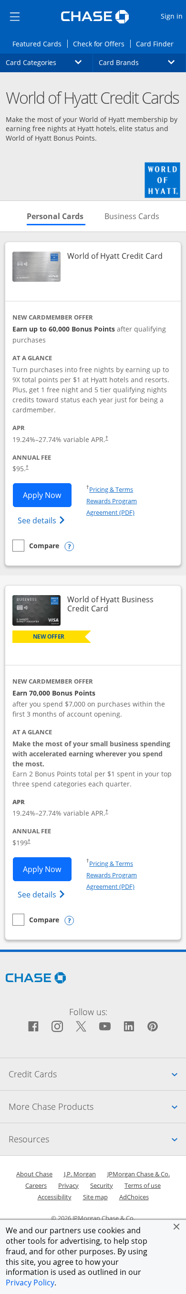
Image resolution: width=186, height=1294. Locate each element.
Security (101, 1185)
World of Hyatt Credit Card (115, 256)
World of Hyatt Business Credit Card (118, 604)
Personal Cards (56, 216)
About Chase (34, 1174)
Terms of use (142, 1185)
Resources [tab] (97, 1139)
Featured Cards (39, 43)
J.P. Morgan (80, 1174)
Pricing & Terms (111, 489)
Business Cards (131, 216)
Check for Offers (101, 43)
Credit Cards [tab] (97, 1074)
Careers (36, 1185)
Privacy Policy (30, 1282)
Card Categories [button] (49, 62)
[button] (176, 1226)
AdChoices (134, 1197)
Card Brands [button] (142, 62)
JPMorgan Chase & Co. (138, 1174)
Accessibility (55, 1197)
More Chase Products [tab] (97, 1106)
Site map (95, 1197)
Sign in (173, 16)
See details (43, 520)
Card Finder (157, 43)
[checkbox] (35, 545)
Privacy (68, 1185)
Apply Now (47, 494)
